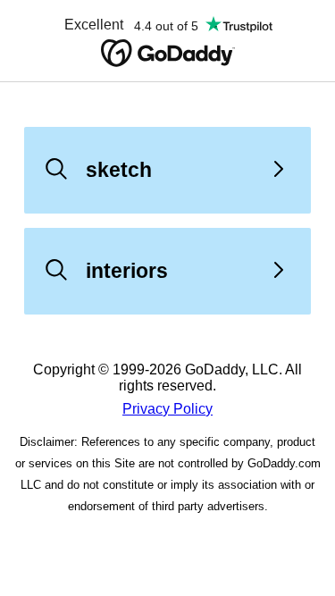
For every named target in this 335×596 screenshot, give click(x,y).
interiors (127, 270)
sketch (119, 169)
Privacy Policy (167, 408)
